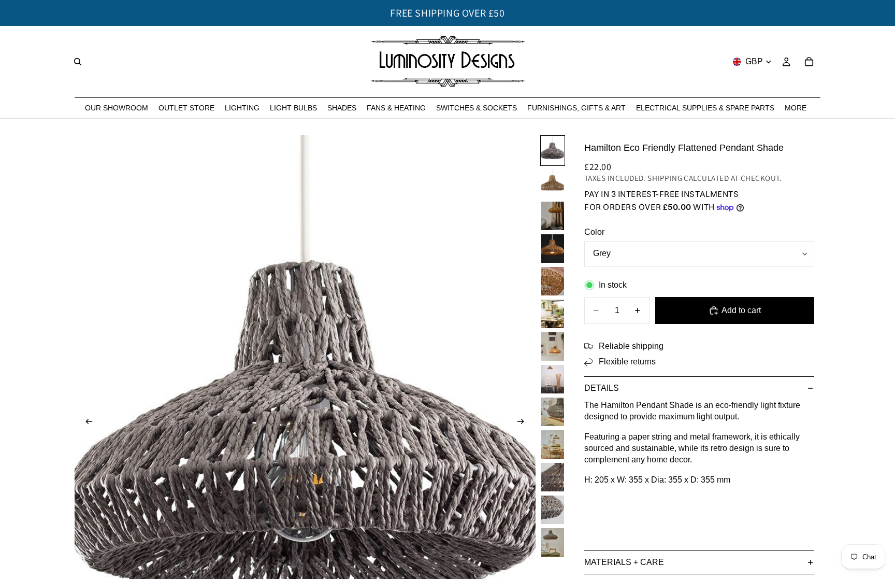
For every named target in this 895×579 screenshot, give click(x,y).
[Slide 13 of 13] (552, 542)
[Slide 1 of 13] (552, 150)
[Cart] (809, 61)
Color (594, 232)
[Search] (77, 61)
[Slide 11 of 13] (552, 477)
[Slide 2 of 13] (552, 183)
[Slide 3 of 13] (552, 216)
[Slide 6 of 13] (552, 314)
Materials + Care (624, 562)
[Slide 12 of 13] (552, 510)
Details (601, 388)
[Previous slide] (86, 423)
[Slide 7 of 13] (552, 346)
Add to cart (741, 310)
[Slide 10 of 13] (552, 444)
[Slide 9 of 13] (552, 412)
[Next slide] (524, 423)
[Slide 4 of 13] (552, 248)
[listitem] (795, 108)
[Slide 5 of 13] (552, 281)
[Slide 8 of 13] (552, 379)
